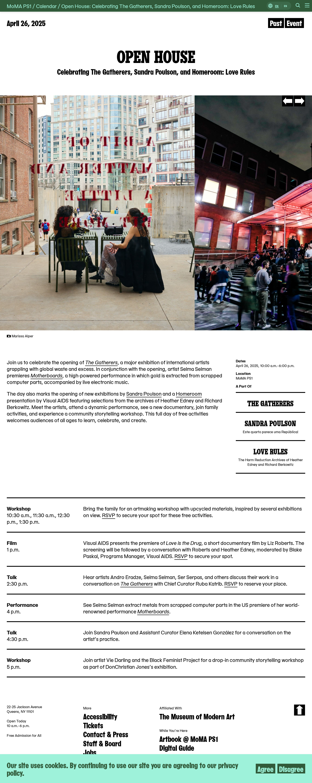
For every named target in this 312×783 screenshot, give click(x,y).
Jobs (89, 751)
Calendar (46, 6)
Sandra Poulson (144, 393)
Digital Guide (176, 747)
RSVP (108, 515)
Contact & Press (105, 733)
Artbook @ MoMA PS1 (188, 738)
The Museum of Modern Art (197, 716)
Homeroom (189, 393)
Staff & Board (102, 742)
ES (285, 5)
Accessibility (100, 716)
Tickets (93, 724)
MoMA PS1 (19, 6)
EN (276, 5)
